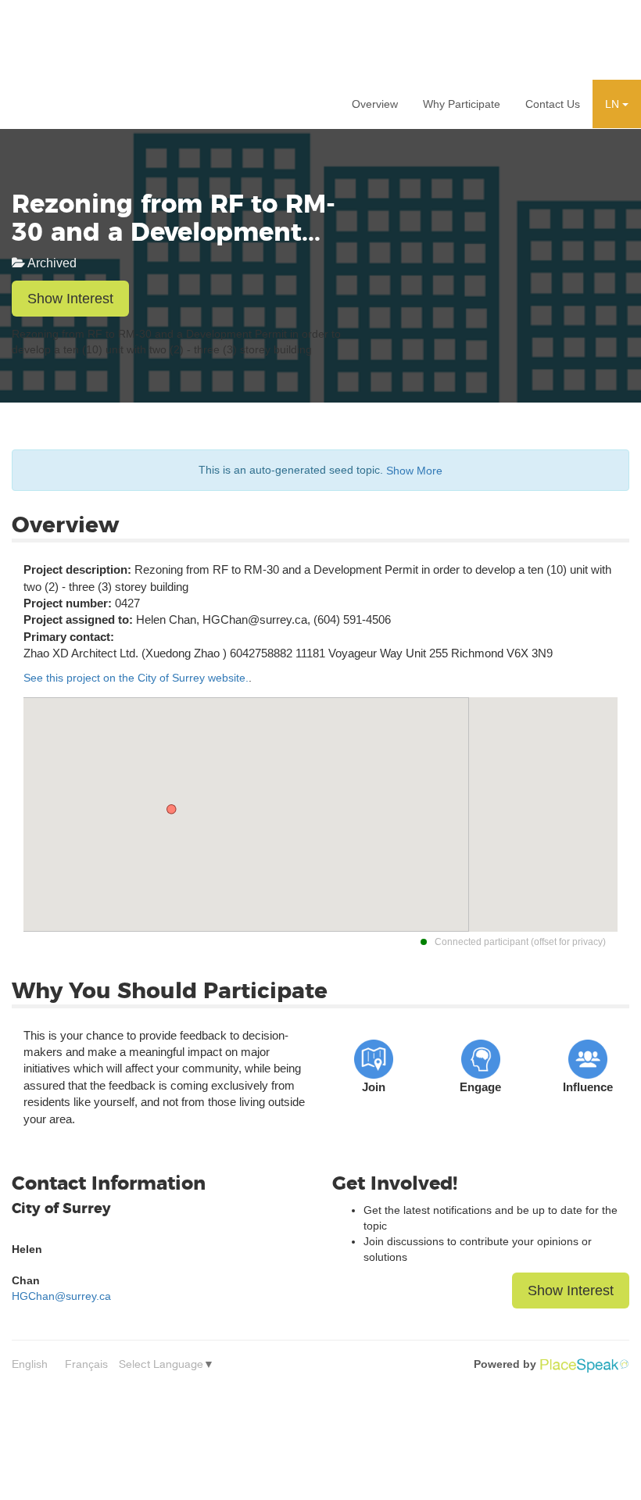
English (30, 1364)
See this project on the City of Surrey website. (136, 677)
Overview (375, 104)
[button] (617, 104)
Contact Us (552, 104)
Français (86, 1364)
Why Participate (461, 104)
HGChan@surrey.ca (61, 1296)
